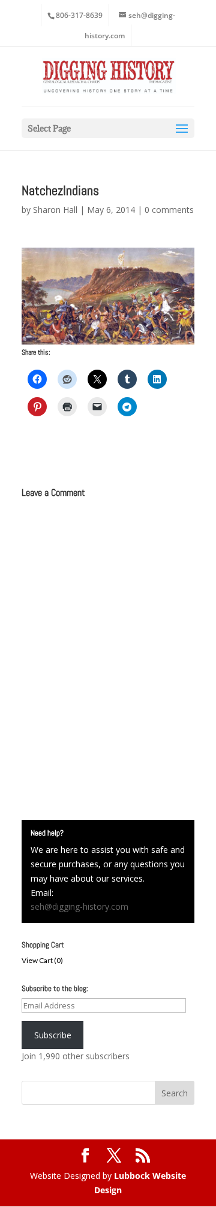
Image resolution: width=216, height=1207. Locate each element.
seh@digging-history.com (79, 906)
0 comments (169, 209)
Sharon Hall (55, 209)
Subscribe (52, 1035)
